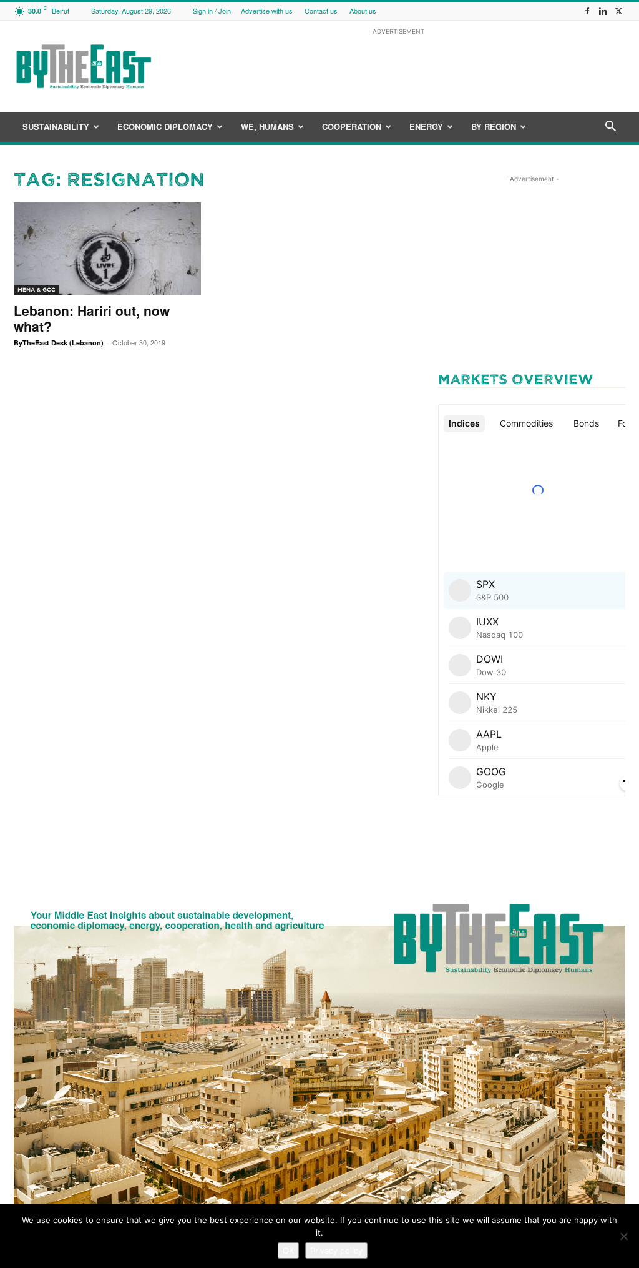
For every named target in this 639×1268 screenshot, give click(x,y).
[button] (610, 128)
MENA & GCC (36, 289)
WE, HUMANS (267, 126)
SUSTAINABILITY (55, 126)
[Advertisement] (398, 66)
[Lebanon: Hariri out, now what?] (107, 248)
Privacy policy (336, 1251)
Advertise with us (267, 11)
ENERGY (426, 126)
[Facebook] (587, 10)
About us (362, 11)
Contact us (321, 11)
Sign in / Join (212, 11)
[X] (618, 10)
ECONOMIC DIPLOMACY (165, 126)
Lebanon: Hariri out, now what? (92, 318)
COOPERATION (351, 126)
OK (288, 1251)
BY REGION (493, 126)
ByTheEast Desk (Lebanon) (59, 342)
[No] (623, 1236)
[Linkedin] (603, 10)
